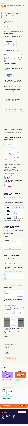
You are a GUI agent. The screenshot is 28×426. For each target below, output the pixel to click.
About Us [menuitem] (14, 415)
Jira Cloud (5, 3)
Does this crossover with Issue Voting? (9, 27)
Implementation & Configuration (10, 379)
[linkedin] (1, 15)
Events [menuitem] (13, 418)
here (10, 340)
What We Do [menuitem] (3, 416)
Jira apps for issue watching (8, 28)
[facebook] (1, 12)
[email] (1, 17)
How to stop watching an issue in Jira (9, 21)
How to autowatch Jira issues (8, 23)
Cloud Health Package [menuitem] (8, 416)
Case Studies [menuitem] (3, 418)
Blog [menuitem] (2, 417)
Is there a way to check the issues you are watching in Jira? (11, 25)
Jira (3, 3)
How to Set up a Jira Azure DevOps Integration (10, 358)
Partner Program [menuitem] (14, 417)
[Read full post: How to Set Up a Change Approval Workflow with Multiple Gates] (7, 393)
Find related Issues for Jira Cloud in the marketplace (10, 305)
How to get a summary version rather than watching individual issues (13, 26)
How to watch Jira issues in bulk (8, 22)
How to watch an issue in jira (8, 20)
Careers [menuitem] (13, 416)
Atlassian (1, 3)
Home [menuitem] (2, 415)
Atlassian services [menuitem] (8, 415)
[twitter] (1, 13)
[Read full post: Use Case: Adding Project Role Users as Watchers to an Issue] (7, 375)
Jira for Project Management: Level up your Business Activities (12, 362)
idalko (1, 8)
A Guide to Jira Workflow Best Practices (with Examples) (11, 357)
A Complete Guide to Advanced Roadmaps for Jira (10, 359)
